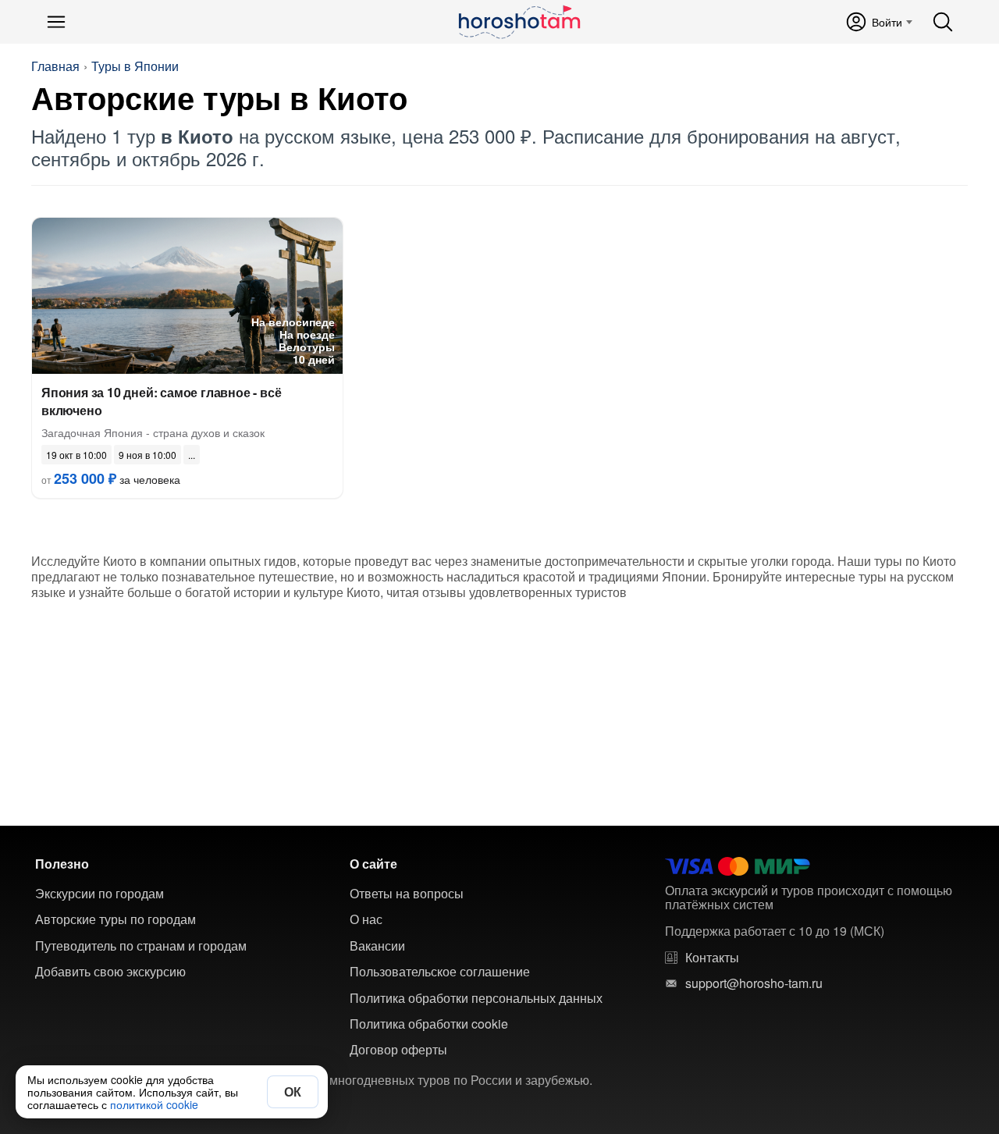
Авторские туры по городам (115, 919)
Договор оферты (398, 1050)
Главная (55, 66)
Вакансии (377, 946)
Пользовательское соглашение (440, 972)
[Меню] (56, 22)
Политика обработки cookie (429, 1024)
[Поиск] (943, 22)
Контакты (712, 958)
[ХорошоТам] (518, 22)
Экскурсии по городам (99, 894)
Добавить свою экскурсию (110, 972)
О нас (366, 919)
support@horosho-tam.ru (754, 983)
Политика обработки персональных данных (476, 998)
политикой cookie (154, 1104)
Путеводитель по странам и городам (141, 946)
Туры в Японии (135, 66)
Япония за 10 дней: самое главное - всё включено (161, 401)
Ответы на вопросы (407, 894)
